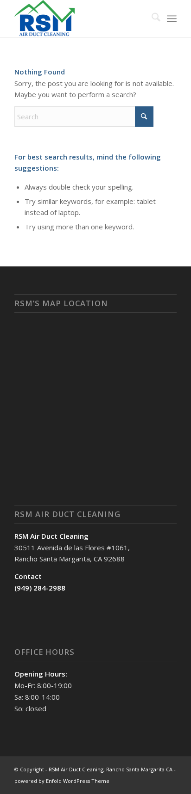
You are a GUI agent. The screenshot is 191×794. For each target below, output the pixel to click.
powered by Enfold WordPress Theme (61, 780)
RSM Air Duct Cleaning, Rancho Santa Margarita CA (110, 769)
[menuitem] (151, 18)
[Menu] (172, 18)
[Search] (151, 18)
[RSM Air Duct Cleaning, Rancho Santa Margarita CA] (79, 18)
